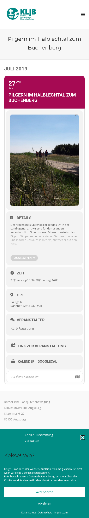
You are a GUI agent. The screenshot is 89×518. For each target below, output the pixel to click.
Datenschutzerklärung (41, 476)
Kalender (26, 361)
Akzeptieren (44, 492)
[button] (83, 438)
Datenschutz (28, 512)
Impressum (61, 512)
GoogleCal (47, 361)
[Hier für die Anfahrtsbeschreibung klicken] (77, 376)
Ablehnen (44, 503)
